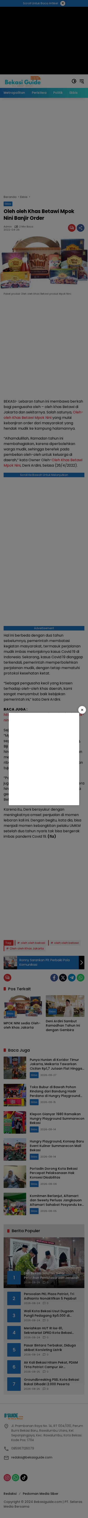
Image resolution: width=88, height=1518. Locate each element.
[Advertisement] (44, 759)
